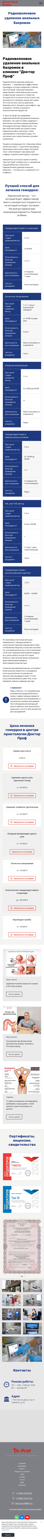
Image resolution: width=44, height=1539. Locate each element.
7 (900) (19, 1498)
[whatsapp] (17, 1517)
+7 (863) (19, 1493)
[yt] (27, 1517)
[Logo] (10, 3)
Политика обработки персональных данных (25, 1509)
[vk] (22, 1517)
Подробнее (5, 1530)
